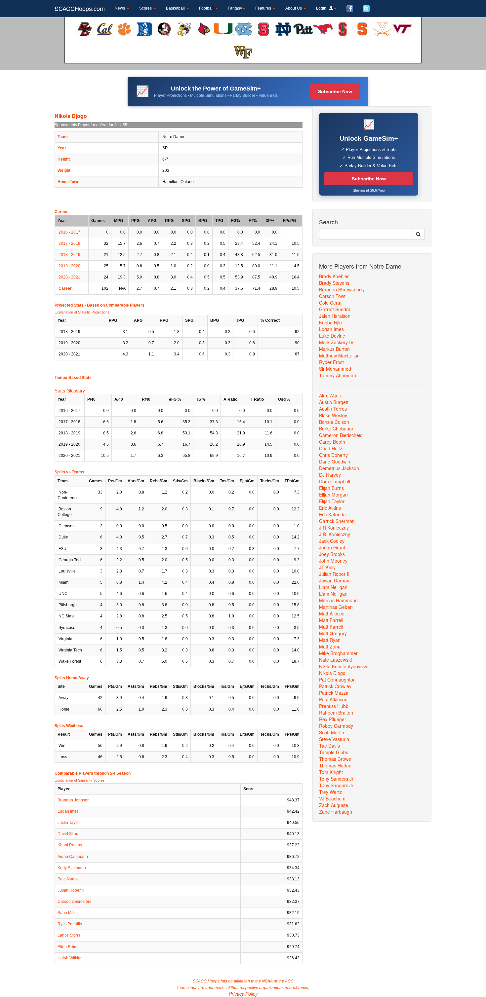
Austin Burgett (333, 402)
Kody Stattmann (72, 868)
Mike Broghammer (338, 653)
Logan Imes (68, 811)
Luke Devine (332, 335)
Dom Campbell (334, 481)
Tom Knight (331, 772)
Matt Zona (330, 646)
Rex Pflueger (332, 719)
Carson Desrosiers (74, 901)
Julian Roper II (71, 890)
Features (263, 8)
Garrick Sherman (337, 521)
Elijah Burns (331, 488)
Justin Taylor (69, 822)
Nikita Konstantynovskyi (343, 666)
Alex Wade (330, 395)
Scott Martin (331, 732)
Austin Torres (333, 408)
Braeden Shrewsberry (342, 289)
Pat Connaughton (337, 679)
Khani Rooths (70, 845)
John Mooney (333, 560)
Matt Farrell (331, 620)
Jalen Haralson (334, 316)
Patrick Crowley (335, 686)
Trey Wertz (330, 792)
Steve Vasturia (334, 739)
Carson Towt (332, 296)
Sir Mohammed (335, 368)
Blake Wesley (333, 415)
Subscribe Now (335, 91)
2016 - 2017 (69, 232)
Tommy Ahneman (337, 375)
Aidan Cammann (73, 856)
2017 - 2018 (69, 243)
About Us (294, 8)
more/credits (297, 987)
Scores (146, 8)
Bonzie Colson (334, 422)
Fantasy (235, 8)
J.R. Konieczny (334, 534)
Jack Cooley (331, 540)
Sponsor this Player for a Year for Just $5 (91, 125)
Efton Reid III (69, 946)
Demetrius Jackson (339, 468)
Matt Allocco (331, 613)
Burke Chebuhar (336, 428)
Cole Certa (330, 302)
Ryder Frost (331, 362)
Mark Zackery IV (336, 342)
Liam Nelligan (333, 587)
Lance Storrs (69, 935)
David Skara (69, 833)
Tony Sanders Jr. (336, 785)
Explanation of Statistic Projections (82, 312)
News (120, 8)
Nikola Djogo (332, 673)
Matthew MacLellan (339, 355)
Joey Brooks (332, 554)
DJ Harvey (330, 474)
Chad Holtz (330, 448)
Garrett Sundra (334, 309)
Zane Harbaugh (335, 811)
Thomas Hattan (335, 765)
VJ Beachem (332, 798)
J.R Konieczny (334, 527)
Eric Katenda (332, 514)
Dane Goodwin (334, 461)
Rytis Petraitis (70, 924)
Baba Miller (68, 912)
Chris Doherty (333, 455)
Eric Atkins (330, 507)
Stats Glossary (70, 390)
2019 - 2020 (69, 266)
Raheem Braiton (336, 712)
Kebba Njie (330, 322)
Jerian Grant (332, 547)
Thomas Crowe (335, 759)
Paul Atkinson (333, 699)
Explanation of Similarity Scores (80, 780)
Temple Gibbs (333, 752)
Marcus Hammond (338, 600)
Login (322, 8)
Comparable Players (125, 305)
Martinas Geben (336, 607)
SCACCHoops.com (80, 8)
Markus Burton (334, 349)
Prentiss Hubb (333, 706)
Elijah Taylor (331, 501)
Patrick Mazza (333, 692)
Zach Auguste (333, 805)
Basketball (176, 8)
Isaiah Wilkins (70, 958)
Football (207, 8)
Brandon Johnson (74, 800)
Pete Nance (68, 879)
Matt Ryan (330, 640)
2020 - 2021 (69, 277)
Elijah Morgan (333, 494)
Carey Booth (332, 441)
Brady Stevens (334, 282)
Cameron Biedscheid (341, 435)
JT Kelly (327, 567)
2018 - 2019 (69, 254)
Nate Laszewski (335, 659)
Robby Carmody (336, 725)
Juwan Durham (335, 580)
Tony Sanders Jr (336, 778)
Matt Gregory (333, 633)
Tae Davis (329, 745)
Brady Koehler (334, 276)
